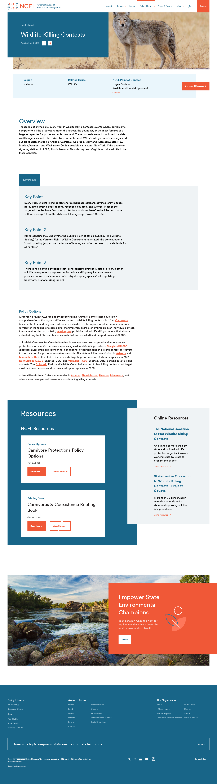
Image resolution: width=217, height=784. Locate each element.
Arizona (121, 353)
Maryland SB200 (117, 346)
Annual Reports (164, 713)
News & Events (165, 6)
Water (71, 713)
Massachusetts (28, 357)
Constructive (21, 766)
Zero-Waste (96, 713)
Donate (203, 6)
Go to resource (161, 466)
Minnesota (116, 375)
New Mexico (90, 375)
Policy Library (146, 6)
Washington (64, 331)
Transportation (97, 704)
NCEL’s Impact (163, 709)
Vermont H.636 (77, 360)
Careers (187, 709)
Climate (71, 726)
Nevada (104, 375)
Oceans (94, 709)
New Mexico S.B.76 (31, 360)
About (109, 6)
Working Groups (15, 727)
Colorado (41, 364)
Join (179, 6)
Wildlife (71, 717)
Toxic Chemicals (98, 722)
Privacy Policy (200, 759)
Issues (132, 6)
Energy (71, 722)
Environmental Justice (101, 717)
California (121, 320)
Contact (116, 92)
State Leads (13, 723)
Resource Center (15, 709)
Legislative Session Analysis (169, 717)
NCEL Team (189, 704)
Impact (120, 6)
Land (70, 709)
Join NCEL (13, 719)
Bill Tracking (13, 704)
